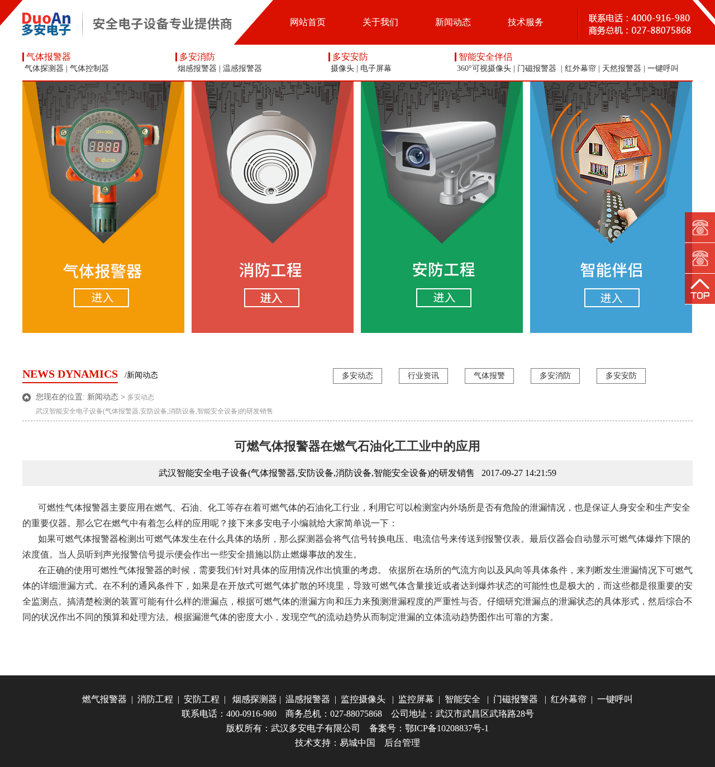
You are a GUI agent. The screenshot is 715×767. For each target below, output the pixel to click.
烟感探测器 (252, 699)
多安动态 (357, 375)
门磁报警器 (538, 68)
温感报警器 (242, 68)
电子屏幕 (376, 68)
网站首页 (308, 22)
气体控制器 (89, 68)
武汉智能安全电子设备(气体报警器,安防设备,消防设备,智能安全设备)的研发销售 (154, 411)
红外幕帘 (580, 68)
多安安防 (350, 57)
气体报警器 (48, 57)
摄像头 (342, 68)
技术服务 (526, 22)
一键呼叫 (663, 68)
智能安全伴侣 (485, 57)
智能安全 (462, 699)
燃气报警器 (104, 699)
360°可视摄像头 (484, 68)
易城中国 (357, 742)
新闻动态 (453, 22)
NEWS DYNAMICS (70, 374)
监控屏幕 (416, 699)
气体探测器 (44, 68)
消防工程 (155, 699)
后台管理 (402, 742)
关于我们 (380, 22)
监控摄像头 (363, 699)
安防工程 (202, 699)
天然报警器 (621, 68)
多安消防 (197, 57)
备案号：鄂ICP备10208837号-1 (429, 728)
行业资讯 (423, 375)
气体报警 (489, 375)
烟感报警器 (197, 68)
